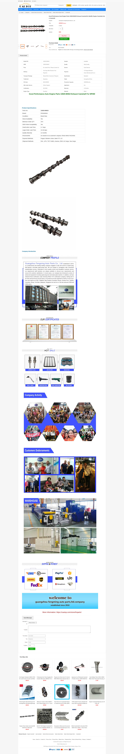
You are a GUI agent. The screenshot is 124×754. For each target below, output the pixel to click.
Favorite (21, 1)
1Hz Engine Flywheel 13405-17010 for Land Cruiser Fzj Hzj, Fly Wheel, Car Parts (27, 679)
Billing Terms (61, 739)
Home (34, 739)
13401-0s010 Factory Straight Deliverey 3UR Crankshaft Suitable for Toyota (79, 703)
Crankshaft (68, 12)
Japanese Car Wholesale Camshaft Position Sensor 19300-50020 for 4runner (79, 679)
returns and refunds (88, 49)
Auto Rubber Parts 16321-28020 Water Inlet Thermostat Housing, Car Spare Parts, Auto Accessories (97, 679)
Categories (27, 12)
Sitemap (84, 739)
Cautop (22, 12)
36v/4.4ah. (100, 5)
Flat (92, 5)
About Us (38, 739)
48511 (90, 5)
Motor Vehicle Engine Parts (58, 12)
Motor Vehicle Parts (47, 12)
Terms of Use (48, 739)
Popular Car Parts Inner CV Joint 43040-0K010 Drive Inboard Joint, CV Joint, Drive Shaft (62, 679)
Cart (34, 1)
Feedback (88, 739)
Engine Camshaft (30, 734)
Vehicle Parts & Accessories (36, 12)
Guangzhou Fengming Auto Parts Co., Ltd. (67, 20)
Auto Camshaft (38, 734)
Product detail (23, 55)
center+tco (96, 5)
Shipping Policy (68, 739)
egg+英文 (87, 5)
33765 (79, 5)
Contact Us (43, 739)
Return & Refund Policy (76, 739)
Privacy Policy (55, 739)
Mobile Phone (28, 1)
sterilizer (82, 5)
